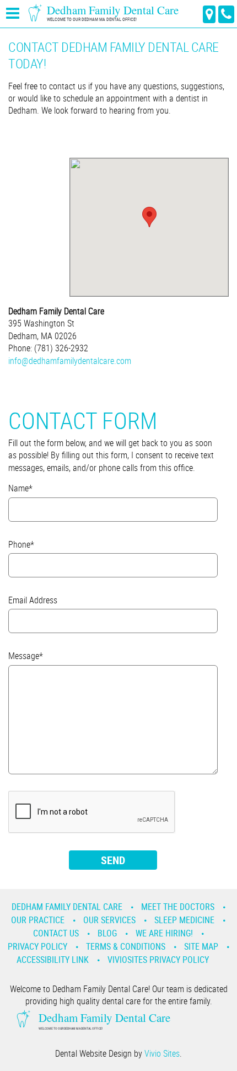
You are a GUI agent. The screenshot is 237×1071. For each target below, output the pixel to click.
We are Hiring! (164, 933)
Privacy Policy (37, 946)
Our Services (109, 920)
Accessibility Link (53, 960)
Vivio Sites (162, 1053)
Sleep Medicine (184, 920)
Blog (107, 933)
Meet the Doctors (177, 907)
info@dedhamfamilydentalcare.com (69, 361)
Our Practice (37, 920)
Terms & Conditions (125, 946)
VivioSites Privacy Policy (158, 960)
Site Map (201, 946)
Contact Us (56, 933)
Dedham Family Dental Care (67, 907)
